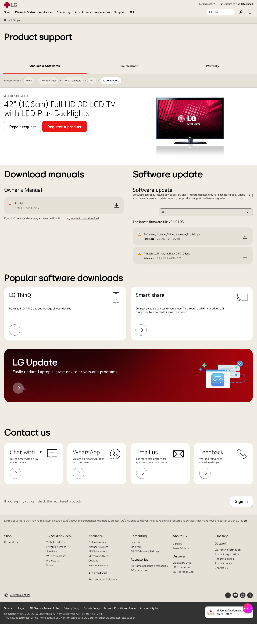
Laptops (135, 542)
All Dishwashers (97, 551)
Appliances (46, 12)
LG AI (132, 12)
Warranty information (228, 549)
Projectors (52, 560)
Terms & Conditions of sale (120, 608)
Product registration (227, 554)
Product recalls (224, 563)
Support (119, 12)
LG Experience (181, 567)
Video (49, 565)
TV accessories (139, 570)
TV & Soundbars (55, 542)
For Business (205, 3)
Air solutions (83, 12)
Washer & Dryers (98, 547)
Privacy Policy (71, 608)
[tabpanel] (128, 242)
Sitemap (9, 608)
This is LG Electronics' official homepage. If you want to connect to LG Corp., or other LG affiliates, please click (69, 617)
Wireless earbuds (56, 556)
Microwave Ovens (98, 556)
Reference (149, 238)
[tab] (45, 67)
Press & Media (181, 548)
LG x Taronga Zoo (183, 571)
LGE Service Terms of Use (44, 608)
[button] (221, 12)
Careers (177, 543)
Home (7, 20)
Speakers (51, 551)
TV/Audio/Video (25, 12)
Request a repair (224, 558)
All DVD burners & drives (145, 551)
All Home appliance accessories (149, 565)
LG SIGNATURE (182, 562)
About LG (180, 536)
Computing (64, 12)
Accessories (102, 12)
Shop (7, 12)
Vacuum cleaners (98, 565)
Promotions (11, 542)
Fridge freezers (97, 542)
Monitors (136, 547)
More (244, 520)
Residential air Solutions (102, 579)
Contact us (221, 568)
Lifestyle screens (56, 547)
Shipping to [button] (238, 3)
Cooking (93, 560)
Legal (21, 608)
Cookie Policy (92, 608)
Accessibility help (150, 608)
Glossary (221, 536)
